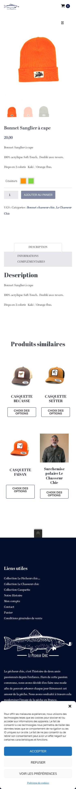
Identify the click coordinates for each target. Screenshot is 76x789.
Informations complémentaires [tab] (31, 259)
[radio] (23, 181)
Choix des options (22, 412)
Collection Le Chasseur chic (21, 584)
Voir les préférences (38, 773)
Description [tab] (38, 247)
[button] (70, 706)
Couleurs (11, 181)
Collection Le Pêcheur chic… (22, 578)
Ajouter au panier (38, 194)
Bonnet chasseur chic (41, 207)
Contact (9, 607)
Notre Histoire (13, 595)
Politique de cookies (38, 783)
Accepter (38, 751)
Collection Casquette (17, 590)
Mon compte (12, 601)
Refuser (38, 762)
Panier (8, 612)
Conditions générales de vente (23, 618)
